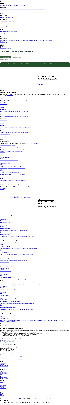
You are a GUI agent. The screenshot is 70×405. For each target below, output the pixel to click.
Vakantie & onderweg (3, 375)
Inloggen (1, 42)
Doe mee (1, 36)
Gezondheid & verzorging (4, 21)
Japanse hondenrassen (39, 12)
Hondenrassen (2, 1)
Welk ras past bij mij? (9, 5)
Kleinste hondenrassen (3, 9)
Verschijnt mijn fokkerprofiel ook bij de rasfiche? (8, 353)
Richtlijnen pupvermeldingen (4, 396)
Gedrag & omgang (11, 17)
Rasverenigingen (2, 386)
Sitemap (33, 398)
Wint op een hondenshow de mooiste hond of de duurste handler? (46, 201)
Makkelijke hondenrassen (33, 9)
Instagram (41, 398)
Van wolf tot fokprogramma (46, 76)
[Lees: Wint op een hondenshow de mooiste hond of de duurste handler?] (23, 204)
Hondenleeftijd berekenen (24, 5)
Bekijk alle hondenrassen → (9, 95)
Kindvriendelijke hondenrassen (24, 9)
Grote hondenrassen (17, 9)
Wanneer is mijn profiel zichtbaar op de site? (7, 351)
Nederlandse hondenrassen (12, 12)
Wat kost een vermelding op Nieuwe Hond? (7, 350)
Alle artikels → (41, 284)
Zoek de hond (42, 40)
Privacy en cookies (3, 397)
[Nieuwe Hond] (1, 356)
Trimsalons (4, 31)
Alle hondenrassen (3, 363)
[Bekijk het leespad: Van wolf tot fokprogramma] (23, 80)
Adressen (1, 27)
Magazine (1, 13)
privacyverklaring (49, 402)
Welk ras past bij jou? (32, 40)
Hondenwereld (2, 376)
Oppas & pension (14, 31)
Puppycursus (22, 40)
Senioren (12, 21)
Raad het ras (37, 40)
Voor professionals (3, 392)
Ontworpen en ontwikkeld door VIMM (15, 398)
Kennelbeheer (2, 35)
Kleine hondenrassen (10, 9)
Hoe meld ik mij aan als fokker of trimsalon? (8, 349)
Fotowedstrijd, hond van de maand (14, 40)
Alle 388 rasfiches (3, 5)
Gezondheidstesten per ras (16, 5)
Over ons (1, 391)
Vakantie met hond (3, 388)
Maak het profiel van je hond (4, 40)
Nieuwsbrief (2, 41)
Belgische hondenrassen (4, 12)
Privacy (30, 398)
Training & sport (5, 17)
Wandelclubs (2, 387)
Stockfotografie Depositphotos (48, 398)
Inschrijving (5, 42)
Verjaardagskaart (26, 40)
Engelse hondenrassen (32, 12)
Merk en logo (2, 395)
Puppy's (1, 17)
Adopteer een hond (3, 26)
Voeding (9, 21)
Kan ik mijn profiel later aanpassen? (6, 352)
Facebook (36, 398)
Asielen (7, 26)
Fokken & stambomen (3, 377)
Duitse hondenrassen (19, 12)
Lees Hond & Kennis (17, 57)
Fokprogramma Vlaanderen (4, 378)
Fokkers (1, 31)
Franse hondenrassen (25, 12)
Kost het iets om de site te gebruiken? (6, 348)
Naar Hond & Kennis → (36, 143)
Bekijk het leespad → (41, 84)
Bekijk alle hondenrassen (6, 57)
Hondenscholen (8, 31)
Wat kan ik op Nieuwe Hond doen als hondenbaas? (9, 347)
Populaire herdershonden (41, 9)
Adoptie (1, 25)
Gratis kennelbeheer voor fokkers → (5, 340)
